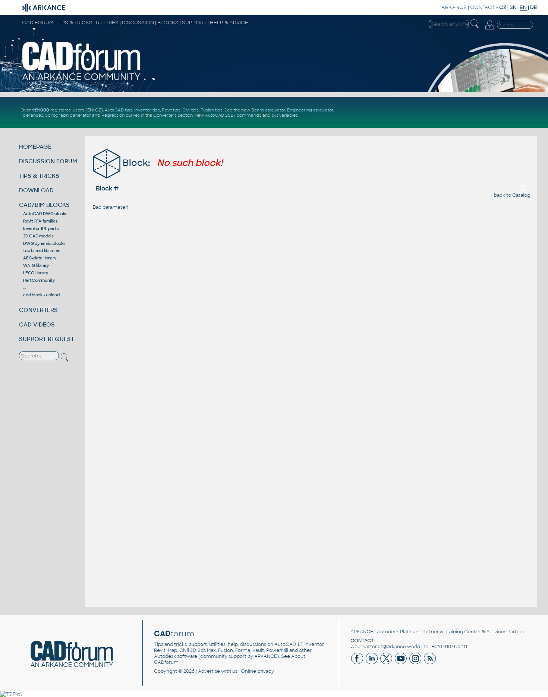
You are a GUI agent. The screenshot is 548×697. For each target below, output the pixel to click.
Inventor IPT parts (41, 228)
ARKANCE (454, 7)
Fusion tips (212, 110)
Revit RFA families (40, 221)
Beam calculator (268, 110)
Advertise (209, 671)
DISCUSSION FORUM (48, 161)
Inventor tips (147, 110)
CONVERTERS (38, 309)
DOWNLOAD (36, 190)
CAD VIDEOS (37, 324)
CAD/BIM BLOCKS (44, 204)
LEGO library (35, 272)
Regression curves (120, 115)
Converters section (173, 115)
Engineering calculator (310, 110)
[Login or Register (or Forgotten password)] (489, 29)
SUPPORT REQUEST (46, 339)
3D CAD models (38, 236)
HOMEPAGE (35, 146)
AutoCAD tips (118, 110)
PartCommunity (39, 280)
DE (533, 7)
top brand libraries (41, 250)
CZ (502, 7)
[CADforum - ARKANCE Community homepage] (81, 80)
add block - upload (41, 294)
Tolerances (32, 115)
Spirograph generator (68, 115)
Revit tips (171, 110)
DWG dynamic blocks (44, 243)
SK (513, 7)
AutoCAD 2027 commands (233, 115)
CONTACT (482, 7)
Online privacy (257, 671)
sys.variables (285, 115)
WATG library (36, 265)
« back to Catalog (510, 195)
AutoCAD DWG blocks (45, 213)
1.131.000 (40, 110)
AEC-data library (39, 258)
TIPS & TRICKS (39, 175)
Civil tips (190, 110)
